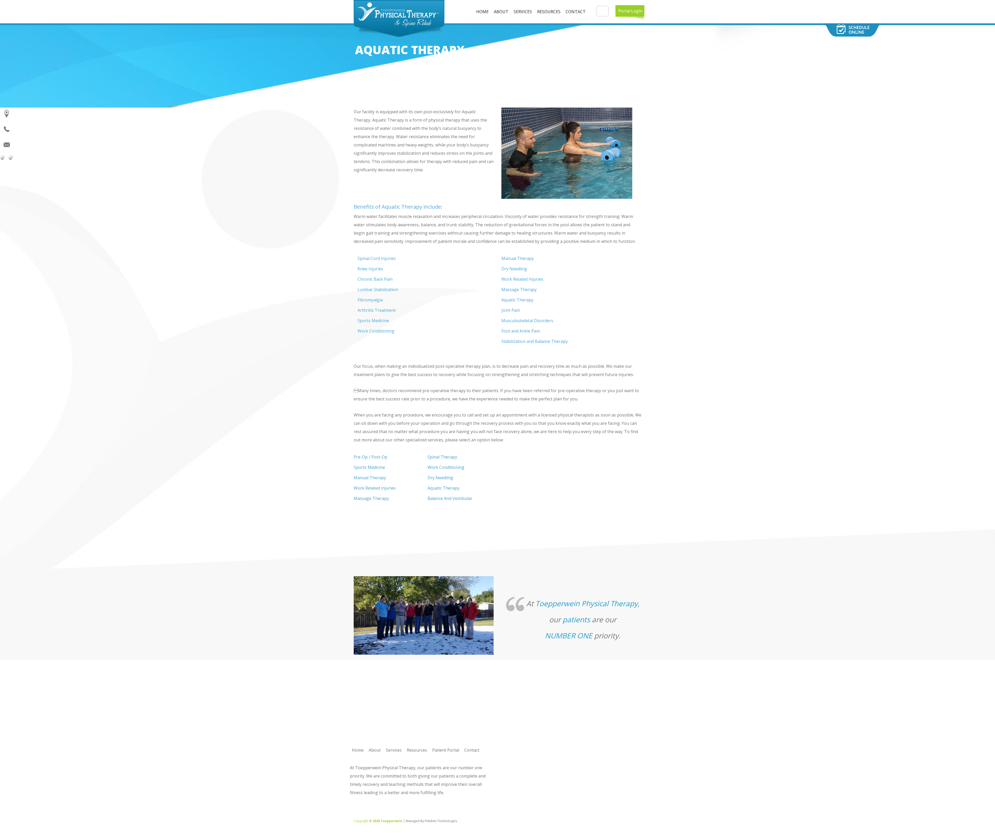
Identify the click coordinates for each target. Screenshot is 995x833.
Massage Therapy (371, 498)
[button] (602, 11)
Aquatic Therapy (443, 488)
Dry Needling (440, 478)
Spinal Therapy (442, 457)
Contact (576, 12)
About (501, 12)
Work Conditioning (446, 467)
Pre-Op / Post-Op (370, 457)
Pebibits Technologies (441, 821)
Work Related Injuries (375, 488)
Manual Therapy (370, 478)
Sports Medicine (369, 467)
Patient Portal (445, 750)
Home (482, 12)
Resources (548, 12)
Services (523, 12)
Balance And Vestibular (450, 498)
